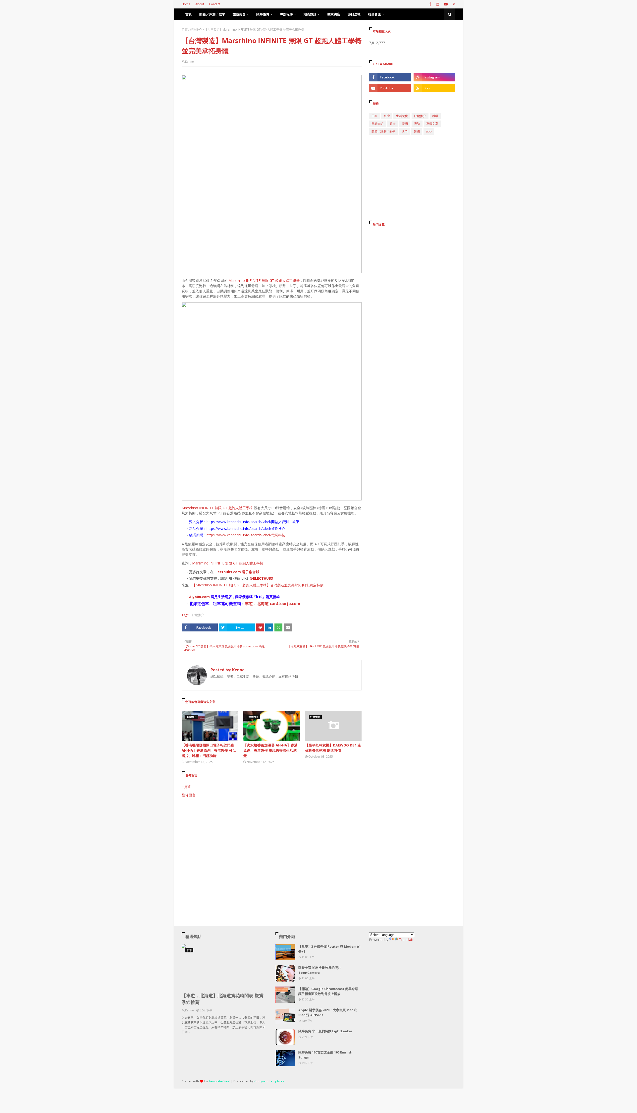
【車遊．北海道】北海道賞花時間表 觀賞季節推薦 (223, 998)
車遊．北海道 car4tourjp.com (272, 603)
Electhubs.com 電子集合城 (236, 571)
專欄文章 (432, 124)
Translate (406, 939)
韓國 (417, 131)
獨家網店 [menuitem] (333, 14)
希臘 (435, 116)
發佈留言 (189, 795)
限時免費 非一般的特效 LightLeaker (325, 1031)
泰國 (405, 124)
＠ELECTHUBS (261, 578)
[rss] (453, 4)
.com (205, 596)
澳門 (405, 131)
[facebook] (430, 4)
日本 (374, 116)
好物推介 (196, 29)
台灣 (387, 116)
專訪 (417, 124)
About (199, 4)
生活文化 (402, 116)
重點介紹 (377, 124)
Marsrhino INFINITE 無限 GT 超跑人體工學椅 (264, 280)
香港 (393, 124)
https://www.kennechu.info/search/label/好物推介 (246, 528)
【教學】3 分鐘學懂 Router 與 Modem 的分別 (329, 949)
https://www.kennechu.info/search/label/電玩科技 (246, 535)
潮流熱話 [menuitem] (310, 14)
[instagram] (437, 4)
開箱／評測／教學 (383, 131)
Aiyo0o (195, 596)
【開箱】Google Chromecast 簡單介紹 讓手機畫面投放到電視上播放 (328, 991)
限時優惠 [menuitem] (262, 14)
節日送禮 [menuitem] (354, 14)
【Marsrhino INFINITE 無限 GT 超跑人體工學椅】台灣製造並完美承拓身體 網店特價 (257, 585)
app (429, 131)
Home (186, 4)
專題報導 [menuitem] (286, 14)
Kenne (189, 62)
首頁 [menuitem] (188, 14)
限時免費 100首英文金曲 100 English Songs (325, 1054)
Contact (214, 4)
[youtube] (446, 4)
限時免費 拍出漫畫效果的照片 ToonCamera (319, 970)
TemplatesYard (219, 1081)
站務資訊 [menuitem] (374, 14)
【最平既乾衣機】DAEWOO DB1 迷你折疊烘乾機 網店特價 (333, 748)
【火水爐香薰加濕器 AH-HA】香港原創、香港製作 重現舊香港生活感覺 (270, 750)
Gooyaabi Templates (269, 1081)
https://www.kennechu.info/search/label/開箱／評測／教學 (253, 521)
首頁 (185, 29)
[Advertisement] (272, 840)
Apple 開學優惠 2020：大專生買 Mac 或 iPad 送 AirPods (327, 1012)
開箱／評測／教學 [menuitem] (212, 14)
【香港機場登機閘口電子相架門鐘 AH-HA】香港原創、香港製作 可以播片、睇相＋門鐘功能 (209, 750)
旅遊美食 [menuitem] (239, 14)
